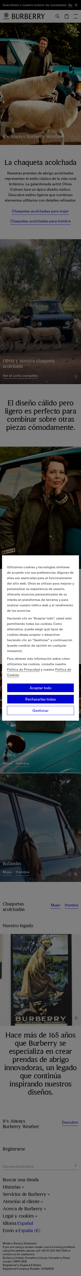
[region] (40, 638)
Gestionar (40, 710)
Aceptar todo (40, 688)
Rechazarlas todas (40, 699)
